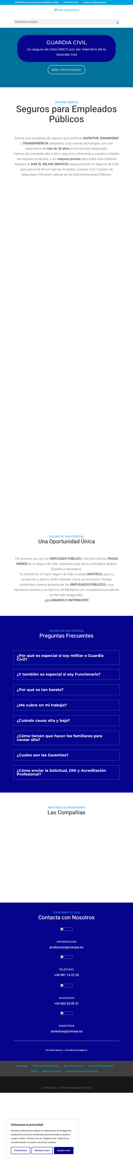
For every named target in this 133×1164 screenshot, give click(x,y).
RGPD (34, 1071)
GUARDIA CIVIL (66, 42)
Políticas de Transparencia (46, 1066)
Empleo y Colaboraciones (101, 1066)
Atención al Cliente (74, 1066)
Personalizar (20, 1150)
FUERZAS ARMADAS (66, 247)
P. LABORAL (66, 402)
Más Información (66, 69)
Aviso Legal (22, 1066)
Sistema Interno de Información (82, 1071)
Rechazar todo (42, 1150)
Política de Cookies (51, 1071)
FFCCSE (66, 480)
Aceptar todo (63, 1150)
